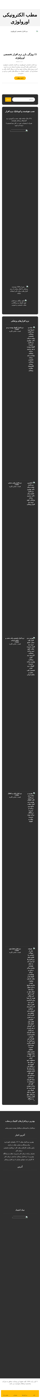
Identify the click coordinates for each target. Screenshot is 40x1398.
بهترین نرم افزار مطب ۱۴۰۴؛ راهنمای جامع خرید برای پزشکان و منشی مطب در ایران (19, 1143)
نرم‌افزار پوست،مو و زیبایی (13, 1128)
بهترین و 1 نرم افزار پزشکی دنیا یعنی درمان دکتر (19, 1156)
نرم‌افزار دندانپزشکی (28, 1128)
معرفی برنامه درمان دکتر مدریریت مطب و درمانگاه (19, 1153)
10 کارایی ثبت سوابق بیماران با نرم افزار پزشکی (19, 1159)
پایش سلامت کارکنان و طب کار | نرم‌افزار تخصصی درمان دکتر (19, 1149)
